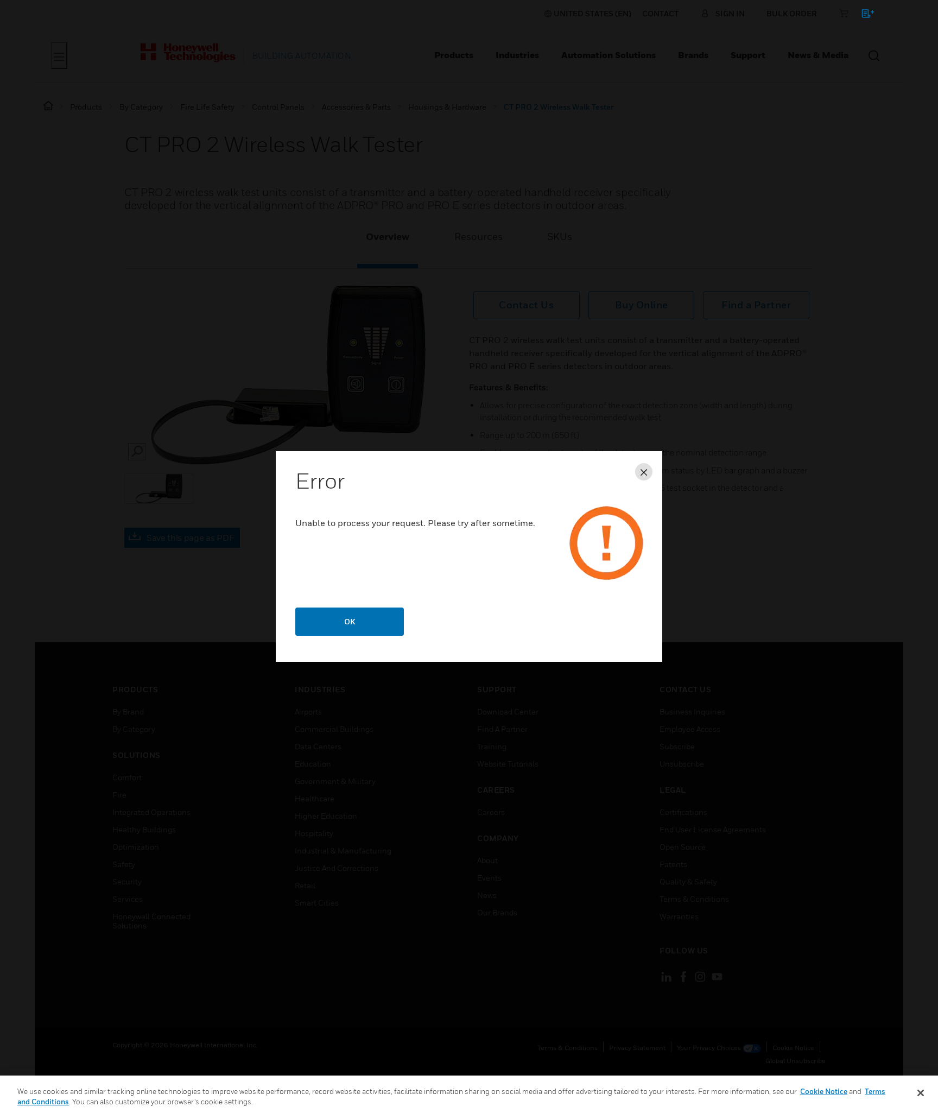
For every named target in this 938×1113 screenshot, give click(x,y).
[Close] (921, 1093)
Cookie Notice (823, 1091)
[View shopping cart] (863, 15)
